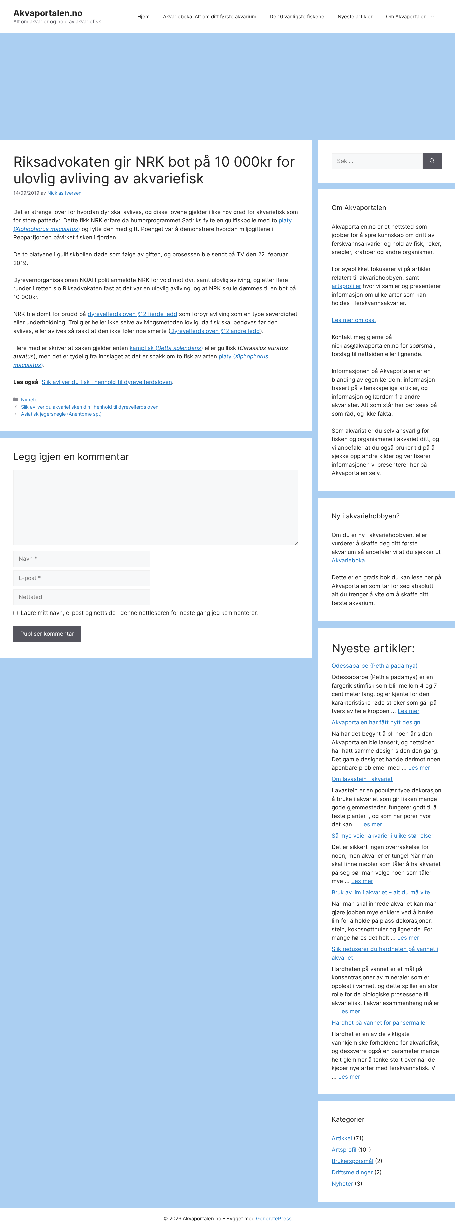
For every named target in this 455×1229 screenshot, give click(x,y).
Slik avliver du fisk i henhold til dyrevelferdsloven (107, 382)
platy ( (227, 356)
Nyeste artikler (355, 16)
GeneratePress (274, 1218)
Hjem (143, 16)
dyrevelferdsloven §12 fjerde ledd (132, 314)
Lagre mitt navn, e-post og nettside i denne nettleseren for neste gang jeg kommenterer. (139, 612)
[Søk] (432, 161)
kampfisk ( (143, 348)
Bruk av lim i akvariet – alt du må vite (381, 892)
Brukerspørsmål (352, 1161)
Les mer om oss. (354, 320)
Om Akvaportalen (406, 16)
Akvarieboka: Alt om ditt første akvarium (209, 16)
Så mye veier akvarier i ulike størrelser (382, 835)
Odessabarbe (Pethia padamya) (375, 665)
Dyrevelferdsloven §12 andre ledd (215, 331)
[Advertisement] (227, 83)
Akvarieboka (348, 560)
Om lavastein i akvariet (362, 779)
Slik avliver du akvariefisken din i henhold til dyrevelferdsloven (89, 407)
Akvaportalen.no (47, 13)
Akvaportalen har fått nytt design (376, 722)
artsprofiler (346, 286)
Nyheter (30, 399)
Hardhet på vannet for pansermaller (379, 1022)
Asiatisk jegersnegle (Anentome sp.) (61, 414)
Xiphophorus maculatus (46, 229)
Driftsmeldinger (352, 1172)
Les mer (408, 711)
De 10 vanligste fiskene (297, 16)
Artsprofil (344, 1149)
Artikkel (342, 1138)
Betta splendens (179, 348)
